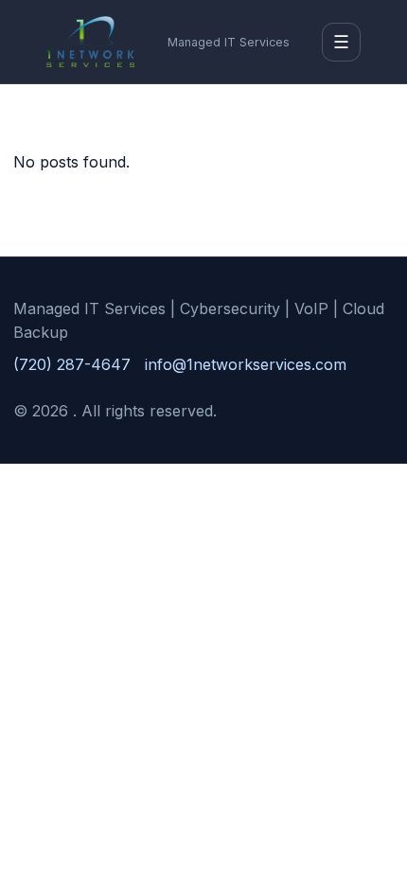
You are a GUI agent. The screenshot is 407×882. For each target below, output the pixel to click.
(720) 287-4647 (72, 364)
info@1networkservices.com (245, 364)
